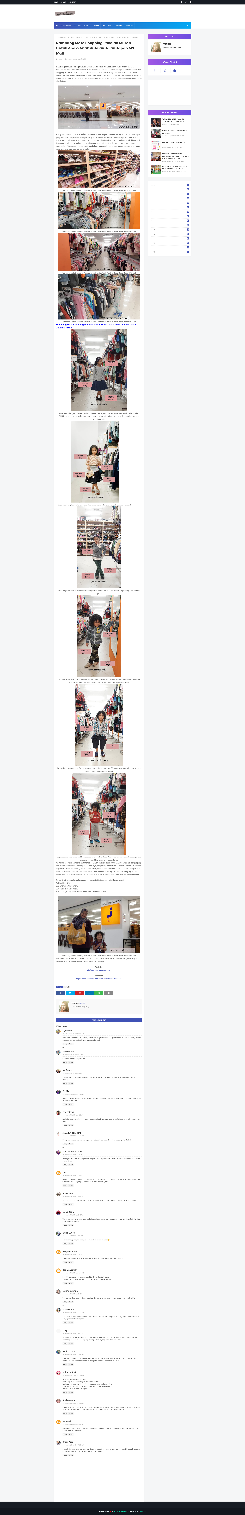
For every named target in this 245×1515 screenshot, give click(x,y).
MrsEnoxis (67, 1070)
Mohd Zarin (68, 1212)
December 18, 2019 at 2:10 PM (73, 1196)
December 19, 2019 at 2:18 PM (73, 1333)
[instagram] (190, 2)
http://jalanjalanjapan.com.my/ (99, 970)
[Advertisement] (145, 13)
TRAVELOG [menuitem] (106, 25)
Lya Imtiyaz (68, 1112)
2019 (170, 212)
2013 (170, 238)
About (63, 2)
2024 (170, 189)
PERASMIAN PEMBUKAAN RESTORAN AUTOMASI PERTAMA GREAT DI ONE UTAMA (175, 156)
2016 (170, 225)
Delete (71, 1044)
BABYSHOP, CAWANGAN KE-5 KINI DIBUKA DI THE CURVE (174, 167)
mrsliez (60, 59)
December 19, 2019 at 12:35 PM (73, 1312)
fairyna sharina (70, 1251)
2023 (170, 194)
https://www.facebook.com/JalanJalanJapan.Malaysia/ (98, 979)
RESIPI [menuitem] (96, 25)
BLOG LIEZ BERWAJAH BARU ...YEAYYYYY (173, 143)
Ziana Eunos (69, 1232)
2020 (170, 207)
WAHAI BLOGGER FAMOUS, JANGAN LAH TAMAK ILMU (173, 120)
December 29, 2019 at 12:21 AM (73, 1445)
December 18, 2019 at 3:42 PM (73, 1215)
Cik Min (66, 1091)
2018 (170, 216)
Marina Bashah (70, 1291)
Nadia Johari (69, 1400)
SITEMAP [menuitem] (129, 25)
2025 (169, 185)
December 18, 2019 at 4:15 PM (73, 1236)
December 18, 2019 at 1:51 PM (72, 1175)
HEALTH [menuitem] (119, 25)
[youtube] (174, 70)
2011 (170, 247)
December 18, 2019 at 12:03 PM (73, 1136)
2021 (170, 203)
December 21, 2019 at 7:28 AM (73, 1424)
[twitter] (186, 2)
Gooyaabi (143, 1511)
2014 (170, 234)
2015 (170, 229)
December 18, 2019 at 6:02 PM (73, 1254)
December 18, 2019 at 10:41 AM (73, 1094)
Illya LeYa (67, 1030)
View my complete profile (172, 47)
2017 (169, 221)
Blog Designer (120, 1511)
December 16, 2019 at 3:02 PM (73, 1073)
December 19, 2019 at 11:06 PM (73, 1354)
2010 (169, 252)
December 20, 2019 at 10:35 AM (73, 1403)
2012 (170, 243)
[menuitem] (57, 25)
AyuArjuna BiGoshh (72, 1133)
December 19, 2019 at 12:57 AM (73, 1273)
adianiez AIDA (69, 1372)
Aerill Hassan (69, 1351)
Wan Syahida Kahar (72, 1151)
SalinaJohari (69, 1309)
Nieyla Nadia (69, 1051)
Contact (72, 2)
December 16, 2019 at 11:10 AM (73, 1055)
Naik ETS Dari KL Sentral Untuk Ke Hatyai (174, 131)
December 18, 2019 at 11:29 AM (73, 1115)
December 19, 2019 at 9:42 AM (73, 1294)
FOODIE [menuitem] (87, 25)
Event (64, 37)
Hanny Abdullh (70, 1270)
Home (56, 2)
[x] (184, 70)
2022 (170, 198)
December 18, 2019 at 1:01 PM (73, 1155)
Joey (65, 1330)
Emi (64, 1172)
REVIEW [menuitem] (78, 25)
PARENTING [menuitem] (66, 25)
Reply (65, 1044)
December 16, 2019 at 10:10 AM (73, 1034)
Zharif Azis (68, 1442)
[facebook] (181, 2)
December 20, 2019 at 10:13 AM (73, 1375)
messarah (68, 1193)
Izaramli (67, 1421)
